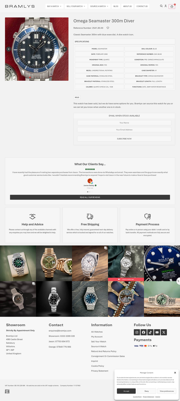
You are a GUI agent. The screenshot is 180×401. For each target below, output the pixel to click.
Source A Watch (98, 346)
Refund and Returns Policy (103, 351)
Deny (147, 391)
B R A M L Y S (20, 6)
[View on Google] (90, 180)
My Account (96, 336)
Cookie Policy (137, 397)
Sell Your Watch (98, 341)
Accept (126, 391)
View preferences (167, 391)
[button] (175, 372)
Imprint (157, 397)
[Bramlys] (36, 49)
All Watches (97, 331)
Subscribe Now (124, 138)
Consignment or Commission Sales (108, 356)
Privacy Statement (148, 397)
